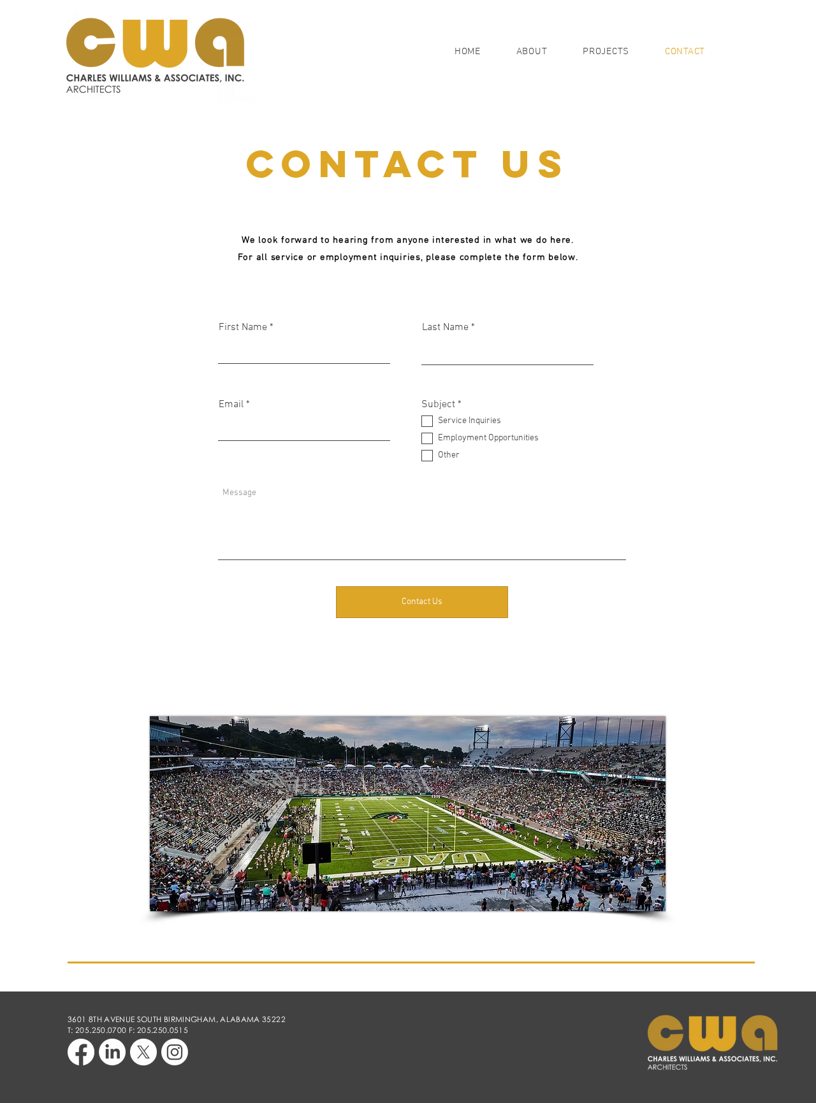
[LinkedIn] (112, 1052)
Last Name (445, 327)
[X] (143, 1052)
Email (231, 405)
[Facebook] (81, 1052)
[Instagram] (174, 1052)
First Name (243, 327)
